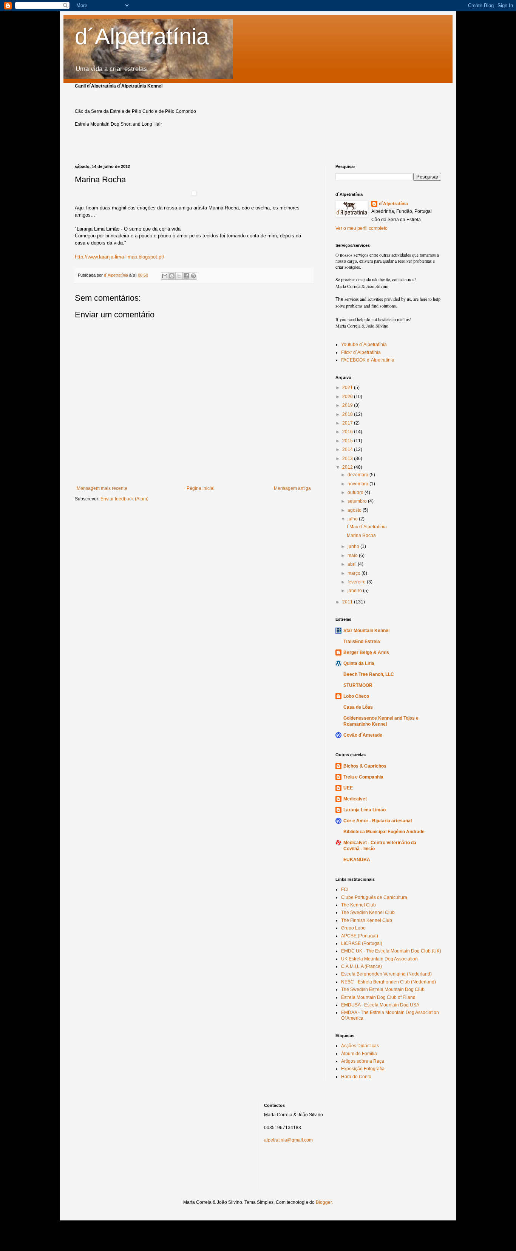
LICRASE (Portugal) (361, 943)
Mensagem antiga (292, 488)
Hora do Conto (356, 1076)
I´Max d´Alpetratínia (367, 526)
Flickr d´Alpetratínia (361, 352)
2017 (348, 423)
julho (353, 519)
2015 (348, 440)
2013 (348, 458)
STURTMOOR (357, 685)
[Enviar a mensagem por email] (164, 276)
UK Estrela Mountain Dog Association (379, 959)
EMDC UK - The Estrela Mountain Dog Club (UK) (391, 951)
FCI (344, 889)
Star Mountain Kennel (366, 630)
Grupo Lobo (353, 928)
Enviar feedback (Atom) (124, 499)
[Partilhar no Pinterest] (193, 276)
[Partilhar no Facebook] (186, 276)
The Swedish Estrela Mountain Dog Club (383, 989)
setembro (358, 501)
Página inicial (201, 488)
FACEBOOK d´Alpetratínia (367, 360)
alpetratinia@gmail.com (288, 1140)
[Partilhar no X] (179, 276)
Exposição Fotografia (363, 1068)
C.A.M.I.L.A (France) (361, 966)
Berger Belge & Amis (366, 652)
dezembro (358, 474)
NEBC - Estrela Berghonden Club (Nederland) (388, 982)
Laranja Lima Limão (364, 809)
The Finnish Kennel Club (366, 920)
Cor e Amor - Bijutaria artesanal (377, 820)
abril (353, 564)
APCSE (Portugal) (359, 936)
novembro (358, 483)
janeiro (355, 590)
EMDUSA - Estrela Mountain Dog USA (380, 1005)
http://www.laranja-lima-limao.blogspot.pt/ (119, 257)
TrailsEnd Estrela (361, 641)
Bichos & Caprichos (364, 766)
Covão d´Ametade (362, 735)
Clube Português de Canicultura (374, 897)
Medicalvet (355, 799)
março (355, 573)
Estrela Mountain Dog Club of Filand (378, 997)
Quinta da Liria (358, 663)
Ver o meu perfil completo (361, 228)
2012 (348, 467)
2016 (348, 431)
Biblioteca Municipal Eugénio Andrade (384, 831)
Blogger (324, 1202)
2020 (348, 396)
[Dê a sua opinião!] (172, 276)
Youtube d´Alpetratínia (364, 344)
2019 (348, 405)
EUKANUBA (356, 859)
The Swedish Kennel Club (368, 912)
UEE (348, 788)
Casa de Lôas (358, 707)
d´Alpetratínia (142, 36)
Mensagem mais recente (102, 488)
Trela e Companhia (363, 777)
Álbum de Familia (359, 1053)
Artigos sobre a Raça (362, 1061)
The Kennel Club (358, 905)
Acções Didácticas (360, 1045)
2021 (348, 387)
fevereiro (357, 582)
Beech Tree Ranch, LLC (368, 674)
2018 (348, 414)
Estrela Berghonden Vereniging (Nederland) (386, 974)
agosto (355, 510)
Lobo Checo (356, 696)
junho (354, 546)
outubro (356, 492)
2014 (348, 449)
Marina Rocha (361, 535)
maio (353, 555)
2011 (348, 602)
